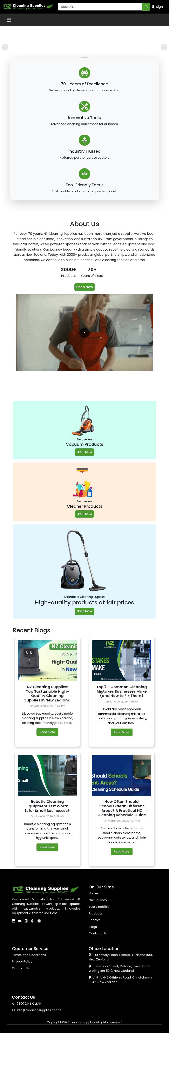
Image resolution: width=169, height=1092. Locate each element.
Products (95, 913)
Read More (47, 732)
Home (93, 893)
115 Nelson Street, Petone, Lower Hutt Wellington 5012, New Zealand (119, 968)
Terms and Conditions (29, 955)
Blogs (93, 927)
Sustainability (99, 906)
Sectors (95, 920)
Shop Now (84, 287)
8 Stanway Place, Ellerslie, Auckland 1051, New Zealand (121, 957)
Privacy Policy (22, 961)
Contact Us (97, 933)
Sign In (161, 6)
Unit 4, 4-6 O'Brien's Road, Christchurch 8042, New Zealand (120, 979)
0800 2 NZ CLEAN (29, 1003)
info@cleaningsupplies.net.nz (39, 1010)
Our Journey (98, 900)
